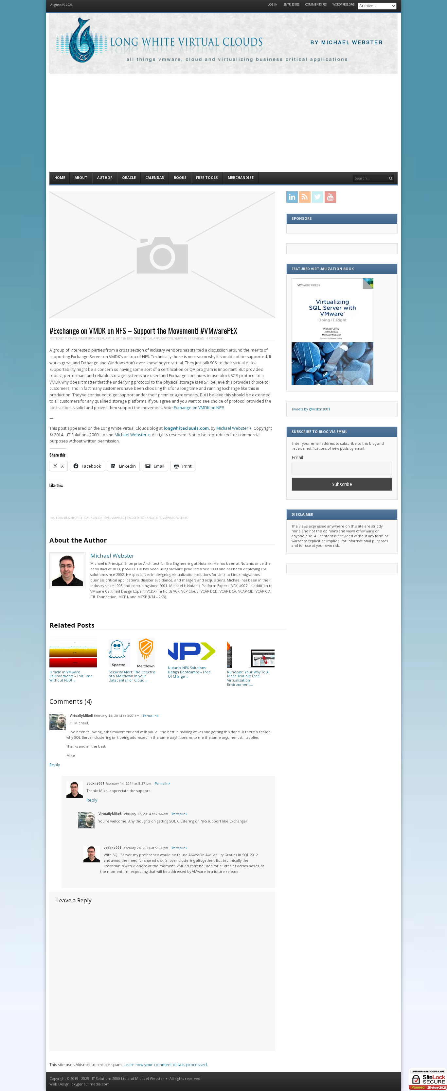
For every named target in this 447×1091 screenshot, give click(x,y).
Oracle (129, 177)
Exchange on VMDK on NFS (198, 407)
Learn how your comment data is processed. (166, 1064)
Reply (54, 765)
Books (180, 177)
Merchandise (241, 177)
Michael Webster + (234, 428)
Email (297, 457)
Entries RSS (291, 4)
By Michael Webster (347, 42)
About (81, 177)
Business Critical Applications (150, 338)
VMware (180, 338)
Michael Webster (77, 338)
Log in (272, 4)
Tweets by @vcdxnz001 (311, 409)
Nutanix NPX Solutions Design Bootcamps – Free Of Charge (189, 672)
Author (105, 177)
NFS (158, 518)
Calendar (154, 177)
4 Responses (215, 338)
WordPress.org (343, 4)
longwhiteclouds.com (186, 428)
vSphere (182, 518)
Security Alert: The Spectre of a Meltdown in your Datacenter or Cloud (132, 676)
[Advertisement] (223, 122)
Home (59, 177)
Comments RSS (316, 4)
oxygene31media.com (90, 1084)
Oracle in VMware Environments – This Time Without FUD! (71, 676)
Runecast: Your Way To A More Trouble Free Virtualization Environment (248, 678)
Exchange (147, 518)
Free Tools (207, 177)
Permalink (150, 716)
